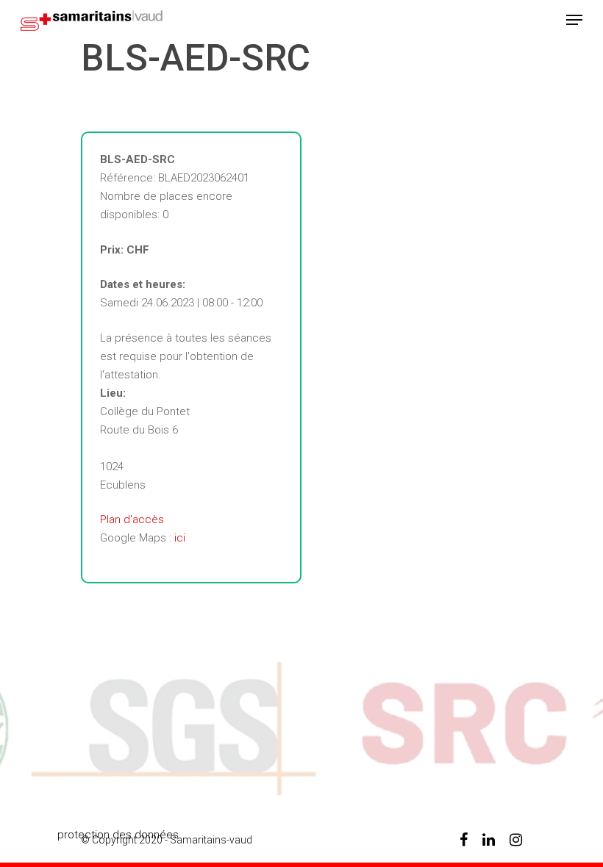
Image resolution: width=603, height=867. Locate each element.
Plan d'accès (132, 519)
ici (179, 537)
